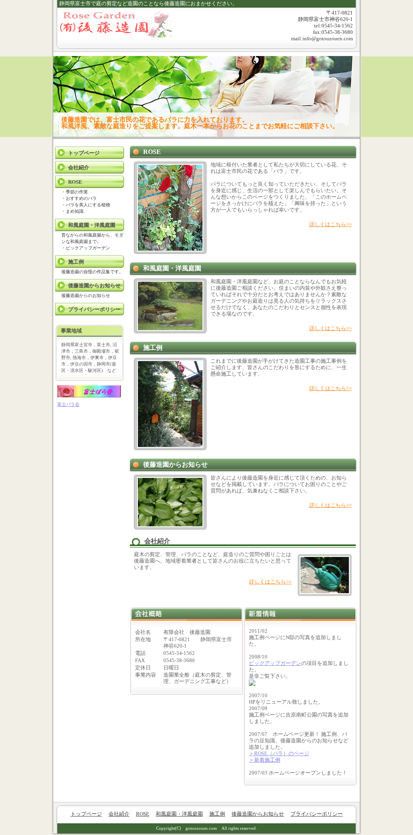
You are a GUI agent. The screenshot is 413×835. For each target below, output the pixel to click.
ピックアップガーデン (275, 663)
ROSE (75, 182)
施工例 (76, 262)
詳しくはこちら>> (330, 224)
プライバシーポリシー (94, 309)
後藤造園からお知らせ (94, 285)
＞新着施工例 (264, 760)
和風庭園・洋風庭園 (91, 225)
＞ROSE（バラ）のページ (279, 753)
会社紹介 (78, 167)
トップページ (84, 153)
